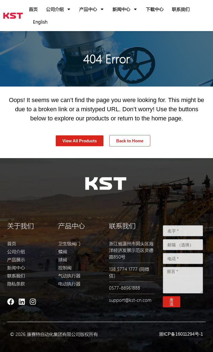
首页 (33, 9)
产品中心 (88, 9)
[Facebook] (10, 301)
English (40, 22)
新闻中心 (121, 9)
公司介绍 (55, 9)
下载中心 (155, 9)
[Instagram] (32, 301)
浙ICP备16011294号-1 (181, 334)
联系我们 (181, 9)
